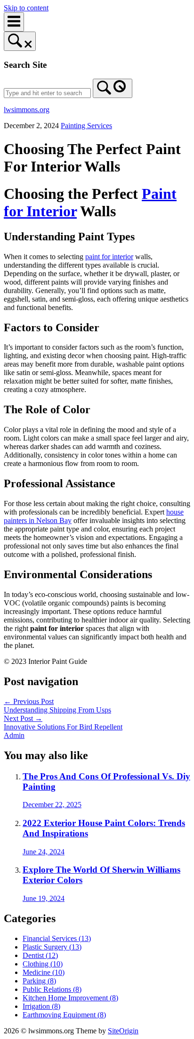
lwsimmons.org (26, 110)
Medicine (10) (44, 972)
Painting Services (86, 126)
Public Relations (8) (52, 989)
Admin (14, 735)
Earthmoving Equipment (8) (64, 1015)
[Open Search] (20, 41)
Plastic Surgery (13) (52, 947)
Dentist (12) (40, 955)
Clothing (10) (43, 964)
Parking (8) (39, 981)
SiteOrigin (123, 1031)
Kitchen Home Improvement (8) (70, 998)
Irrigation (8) (41, 1006)
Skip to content (26, 8)
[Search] (112, 88)
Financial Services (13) (57, 938)
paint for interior (109, 257)
